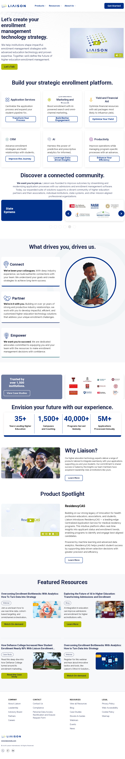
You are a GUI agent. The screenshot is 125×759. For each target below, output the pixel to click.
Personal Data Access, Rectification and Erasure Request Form (44, 715)
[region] (62, 352)
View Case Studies (17, 393)
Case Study (7, 654)
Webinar (6, 603)
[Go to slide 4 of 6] (64, 226)
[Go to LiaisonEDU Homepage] (13, 6)
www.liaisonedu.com (8, 741)
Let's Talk (9, 66)
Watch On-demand (13, 624)
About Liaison (14, 703)
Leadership (13, 708)
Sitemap (105, 716)
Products (39, 6)
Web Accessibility (110, 708)
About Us (69, 6)
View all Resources (78, 703)
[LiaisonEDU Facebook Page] (8, 750)
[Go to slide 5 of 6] (69, 226)
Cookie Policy (108, 712)
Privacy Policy (108, 703)
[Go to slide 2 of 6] (55, 226)
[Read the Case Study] (47, 661)
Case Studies (76, 712)
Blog (67, 603)
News (72, 728)
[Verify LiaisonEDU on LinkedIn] (13, 750)
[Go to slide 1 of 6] (50, 226)
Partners (12, 716)
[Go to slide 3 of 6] (60, 226)
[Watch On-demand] (47, 609)
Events (73, 724)
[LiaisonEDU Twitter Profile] (2, 750)
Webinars (74, 720)
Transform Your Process (20, 119)
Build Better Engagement (62, 119)
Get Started (114, 6)
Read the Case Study (14, 676)
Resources (54, 6)
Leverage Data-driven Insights (62, 158)
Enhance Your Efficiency (104, 158)
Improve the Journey (20, 158)
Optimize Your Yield (103, 119)
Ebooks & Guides (77, 716)
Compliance (38, 708)
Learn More (74, 478)
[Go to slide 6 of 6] (74, 226)
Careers (11, 720)
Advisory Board (15, 712)
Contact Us (38, 703)
